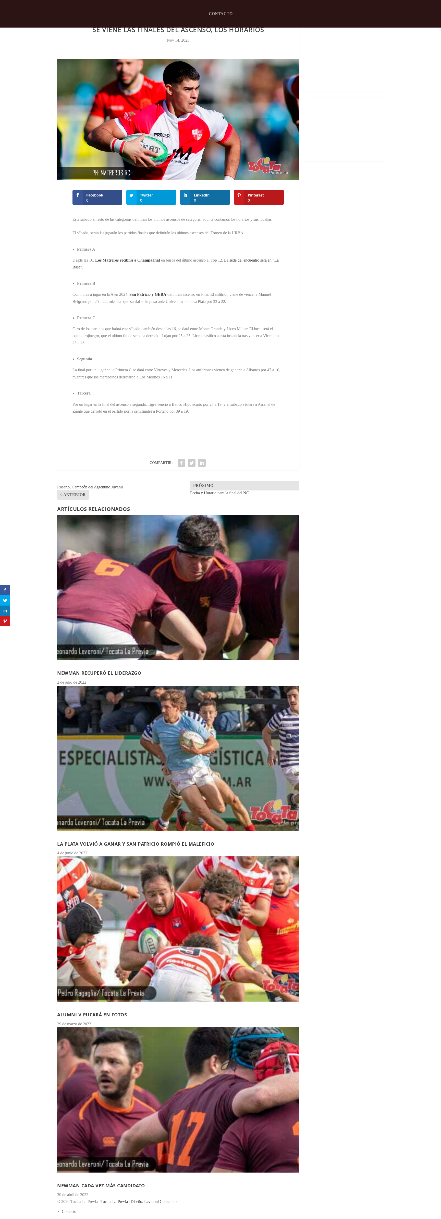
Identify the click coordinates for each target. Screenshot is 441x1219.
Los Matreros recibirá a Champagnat (127, 260)
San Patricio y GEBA (147, 294)
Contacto (220, 13)
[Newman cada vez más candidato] (178, 1100)
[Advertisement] (344, 60)
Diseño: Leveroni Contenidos (154, 1201)
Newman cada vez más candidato (101, 1186)
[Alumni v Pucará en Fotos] (178, 929)
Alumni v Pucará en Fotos (92, 1015)
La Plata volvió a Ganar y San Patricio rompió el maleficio (135, 844)
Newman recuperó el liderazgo (99, 673)
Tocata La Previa (114, 1201)
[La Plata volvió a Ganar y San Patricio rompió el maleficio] (178, 758)
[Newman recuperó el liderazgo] (178, 587)
